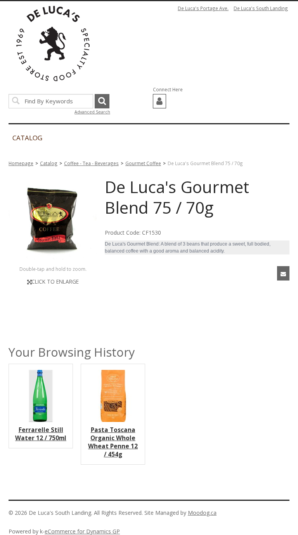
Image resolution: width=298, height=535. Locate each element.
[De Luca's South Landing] (53, 43)
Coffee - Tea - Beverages (91, 163)
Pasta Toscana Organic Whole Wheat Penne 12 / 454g (113, 442)
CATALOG (27, 137)
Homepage (21, 163)
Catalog (48, 163)
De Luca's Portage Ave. (203, 8)
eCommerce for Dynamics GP (82, 531)
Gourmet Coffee (143, 163)
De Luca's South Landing (261, 8)
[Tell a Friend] (283, 273)
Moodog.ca (202, 512)
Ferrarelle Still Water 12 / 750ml (40, 434)
